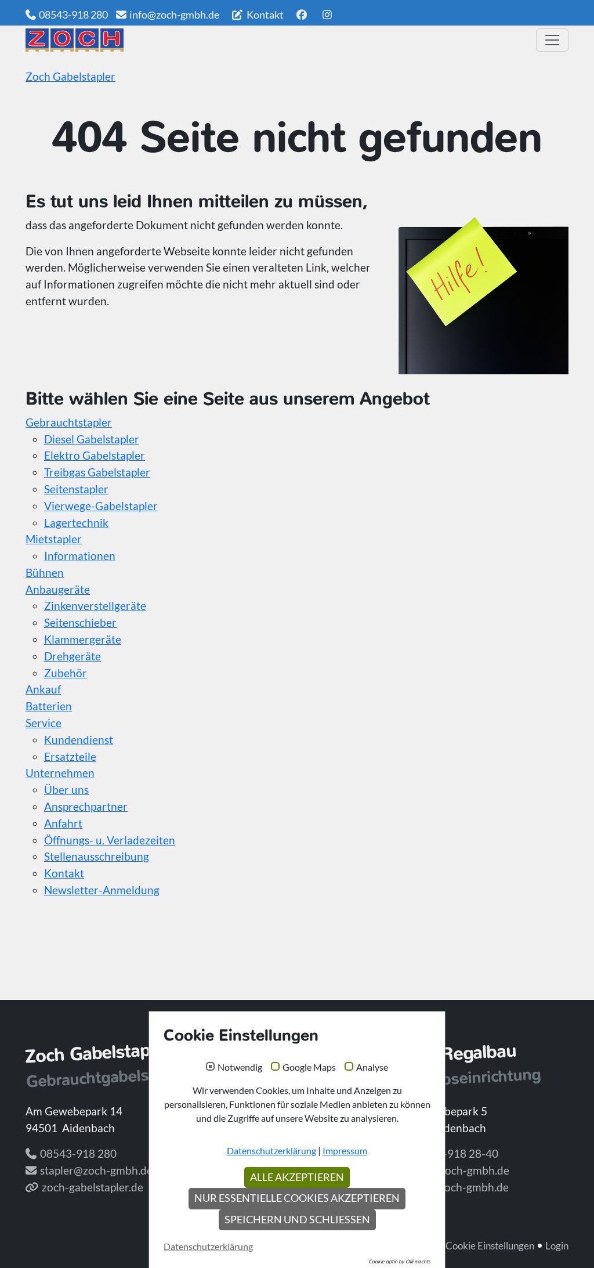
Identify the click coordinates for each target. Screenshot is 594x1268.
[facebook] (301, 14)
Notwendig (240, 1067)
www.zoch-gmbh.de (460, 1187)
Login (556, 1246)
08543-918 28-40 (454, 1153)
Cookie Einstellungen (490, 1246)
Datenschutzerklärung (271, 1150)
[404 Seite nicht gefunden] (277, 40)
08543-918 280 (73, 14)
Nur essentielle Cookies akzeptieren (297, 1198)
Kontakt (264, 14)
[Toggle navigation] (552, 40)
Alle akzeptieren (297, 1177)
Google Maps (309, 1067)
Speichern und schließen (297, 1219)
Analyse (372, 1067)
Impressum (345, 1150)
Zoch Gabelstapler (70, 76)
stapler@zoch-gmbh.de (96, 1170)
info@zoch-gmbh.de (174, 14)
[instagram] (327, 14)
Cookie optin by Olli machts (399, 1261)
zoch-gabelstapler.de (92, 1187)
